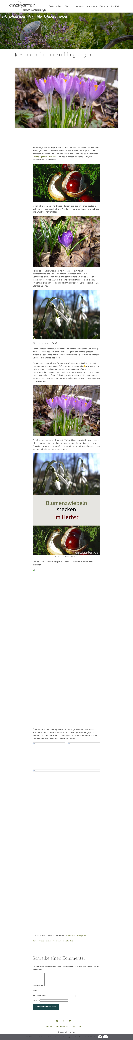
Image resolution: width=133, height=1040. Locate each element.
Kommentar (38, 986)
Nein (105, 1037)
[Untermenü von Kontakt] (107, 6)
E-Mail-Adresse (40, 995)
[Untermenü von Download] (96, 6)
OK (100, 1037)
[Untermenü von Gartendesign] (62, 6)
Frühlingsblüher (58, 941)
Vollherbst (69, 941)
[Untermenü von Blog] (70, 6)
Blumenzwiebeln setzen (42, 941)
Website (36, 1000)
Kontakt (49, 1026)
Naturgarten (81, 936)
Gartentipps (71, 936)
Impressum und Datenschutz (68, 1026)
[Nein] (130, 1037)
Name (36, 990)
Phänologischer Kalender (44, 157)
